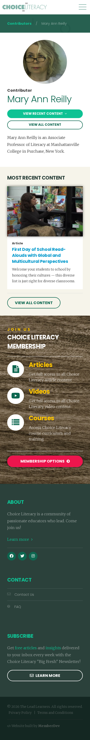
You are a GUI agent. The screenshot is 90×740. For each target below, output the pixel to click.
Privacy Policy (20, 713)
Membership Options (42, 461)
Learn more (18, 539)
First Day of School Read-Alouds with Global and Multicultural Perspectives (40, 255)
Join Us (19, 329)
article (17, 243)
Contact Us (24, 594)
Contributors (19, 23)
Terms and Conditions (55, 713)
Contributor (19, 90)
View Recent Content (43, 113)
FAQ (17, 606)
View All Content (45, 124)
